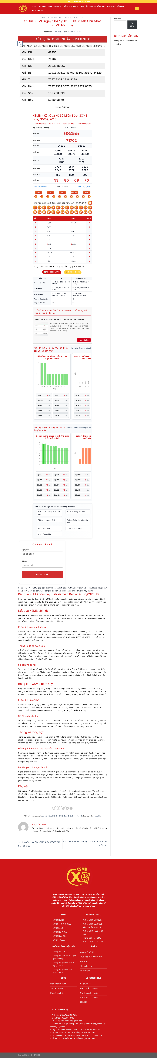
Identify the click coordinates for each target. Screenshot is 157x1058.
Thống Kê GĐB (59, 951)
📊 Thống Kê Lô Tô (51, 272)
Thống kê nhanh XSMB (46, 520)
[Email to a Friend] (63, 808)
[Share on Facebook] (54, 808)
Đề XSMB (120, 6)
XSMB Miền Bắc (40, 124)
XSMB (33, 6)
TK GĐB (42, 6)
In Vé (86, 192)
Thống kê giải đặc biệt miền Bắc (77, 521)
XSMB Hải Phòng (60, 932)
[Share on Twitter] (58, 808)
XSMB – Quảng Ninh (61, 940)
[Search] (137, 9)
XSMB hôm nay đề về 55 (76, 512)
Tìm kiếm (117, 18)
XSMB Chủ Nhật (69, 124)
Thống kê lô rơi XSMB (92, 920)
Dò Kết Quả (42, 575)
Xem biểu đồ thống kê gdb (81, 348)
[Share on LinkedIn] (71, 808)
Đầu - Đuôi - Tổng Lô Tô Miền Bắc (49, 513)
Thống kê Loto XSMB (92, 938)
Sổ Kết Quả (99, 6)
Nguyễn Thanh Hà (74, 32)
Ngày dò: (25, 550)
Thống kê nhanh (70, 6)
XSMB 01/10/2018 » (84, 187)
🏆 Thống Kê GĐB (73, 272)
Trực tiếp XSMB (86, 6)
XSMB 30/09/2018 (84, 124)
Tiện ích (110, 6)
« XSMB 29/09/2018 (40, 187)
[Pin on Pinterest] (67, 808)
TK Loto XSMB (53, 6)
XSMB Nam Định (60, 936)
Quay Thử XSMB (44, 534)
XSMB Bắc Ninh (59, 928)
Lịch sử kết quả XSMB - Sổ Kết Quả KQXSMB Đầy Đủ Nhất (62, 18)
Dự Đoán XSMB (44, 528)
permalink (97, 816)
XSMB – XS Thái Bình (62, 924)
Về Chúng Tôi (38, 11)
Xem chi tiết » (84, 340)
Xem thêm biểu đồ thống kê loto (79, 428)
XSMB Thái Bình (54, 124)
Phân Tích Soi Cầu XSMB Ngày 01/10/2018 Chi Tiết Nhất (59, 319)
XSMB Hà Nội (58, 920)
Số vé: (24, 561)
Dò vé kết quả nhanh (74, 528)
